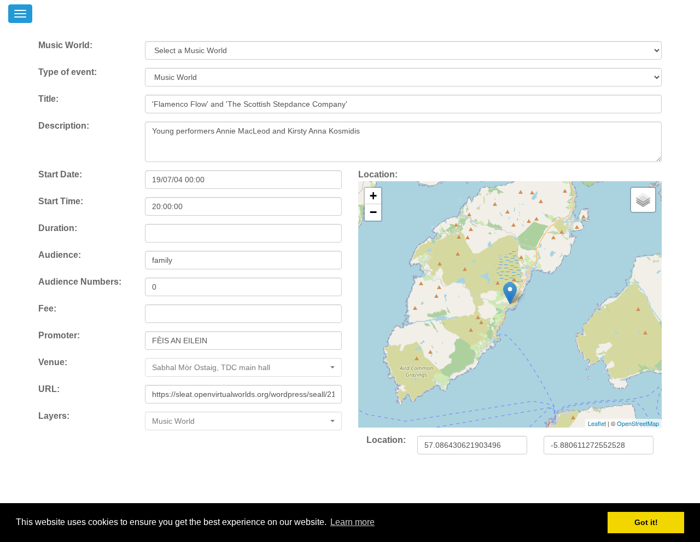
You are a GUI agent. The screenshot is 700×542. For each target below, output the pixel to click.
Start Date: (60, 174)
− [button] (373, 212)
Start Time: (60, 201)
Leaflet (597, 423)
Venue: (52, 362)
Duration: (57, 228)
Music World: (65, 45)
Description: (63, 126)
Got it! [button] (646, 522)
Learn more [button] (352, 522)
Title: (48, 99)
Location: (378, 174)
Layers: (53, 416)
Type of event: (67, 72)
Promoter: (59, 335)
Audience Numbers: (79, 282)
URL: (49, 389)
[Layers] (643, 200)
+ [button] (373, 196)
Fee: (47, 308)
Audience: (59, 255)
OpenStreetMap (638, 423)
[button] (243, 367)
